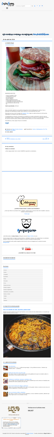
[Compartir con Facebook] (11, 132)
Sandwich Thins (25, 113)
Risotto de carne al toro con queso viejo (17, 372)
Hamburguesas (39, 129)
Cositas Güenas (29, 433)
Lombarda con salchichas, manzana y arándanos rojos (20, 379)
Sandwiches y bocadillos (10, 130)
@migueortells (6, 242)
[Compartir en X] (9, 132)
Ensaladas (6, 276)
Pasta (5, 278)
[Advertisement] (27, 22)
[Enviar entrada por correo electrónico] (24, 129)
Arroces (5, 270)
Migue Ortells (30, 236)
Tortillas (5, 296)
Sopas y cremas (7, 293)
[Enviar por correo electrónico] (7, 132)
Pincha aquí (27, 213)
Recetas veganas (7, 287)
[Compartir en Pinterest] (12, 132)
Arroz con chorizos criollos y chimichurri (17, 392)
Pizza (5, 283)
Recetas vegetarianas (8, 289)
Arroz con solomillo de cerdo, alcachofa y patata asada (16, 309)
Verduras (5, 300)
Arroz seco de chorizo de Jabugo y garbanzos (18, 385)
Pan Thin (45, 129)
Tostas (5, 298)
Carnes (34, 129)
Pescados (6, 280)
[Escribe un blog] (8, 132)
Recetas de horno (7, 285)
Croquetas (6, 274)
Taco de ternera (12, 366)
